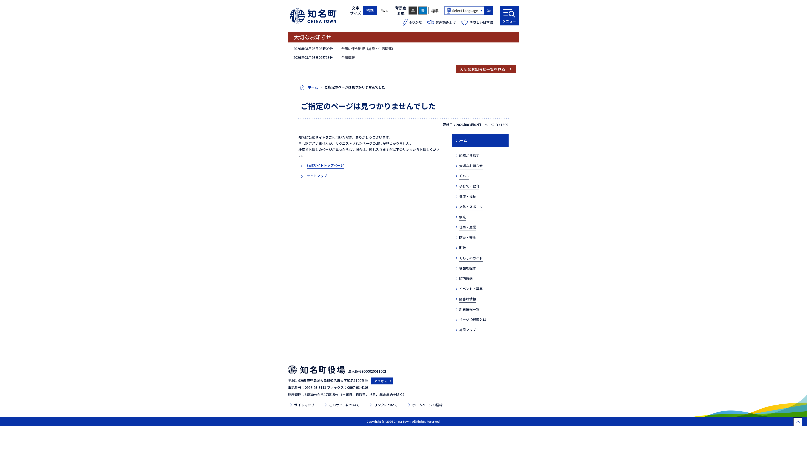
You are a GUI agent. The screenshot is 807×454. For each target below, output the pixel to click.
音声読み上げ (446, 22)
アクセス (380, 380)
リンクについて (386, 404)
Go (489, 10)
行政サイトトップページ (325, 165)
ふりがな (415, 22)
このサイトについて (344, 404)
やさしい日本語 (481, 22)
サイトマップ (317, 175)
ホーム (313, 87)
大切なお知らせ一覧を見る (482, 69)
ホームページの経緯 (427, 404)
